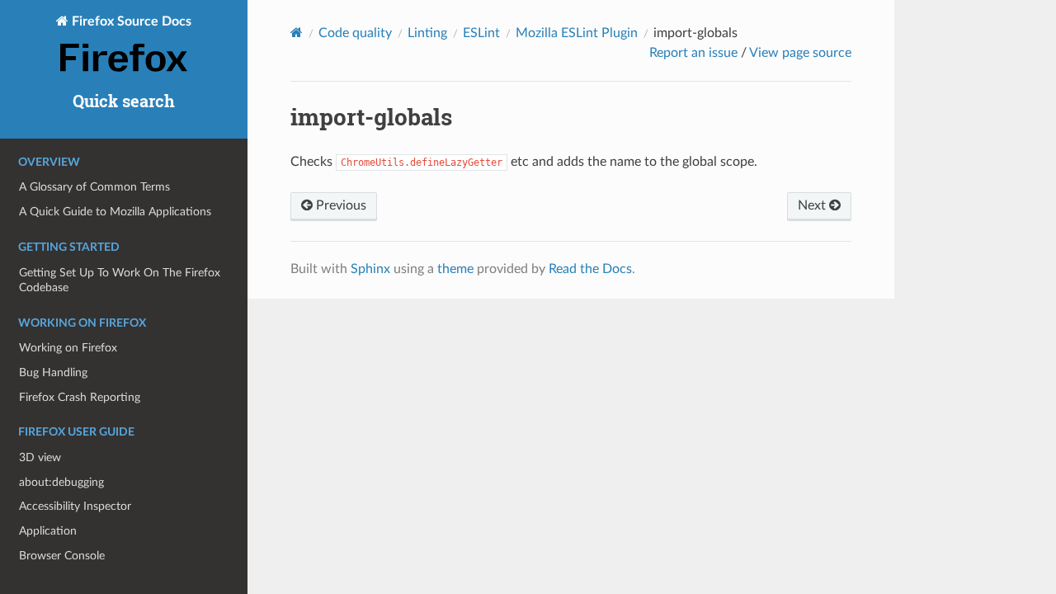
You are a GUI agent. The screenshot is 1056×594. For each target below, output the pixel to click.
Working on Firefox (68, 348)
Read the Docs (590, 269)
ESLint (481, 33)
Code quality (355, 33)
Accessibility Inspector (75, 506)
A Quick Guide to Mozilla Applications (115, 211)
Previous (339, 205)
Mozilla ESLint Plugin (577, 33)
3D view (40, 457)
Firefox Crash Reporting (79, 397)
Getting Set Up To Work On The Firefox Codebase (119, 280)
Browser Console (62, 555)
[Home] (296, 33)
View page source (800, 52)
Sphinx (370, 269)
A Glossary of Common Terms (94, 187)
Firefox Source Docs (129, 21)
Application (48, 531)
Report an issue (693, 52)
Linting (427, 33)
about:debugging (61, 482)
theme (455, 269)
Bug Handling (53, 372)
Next (813, 205)
